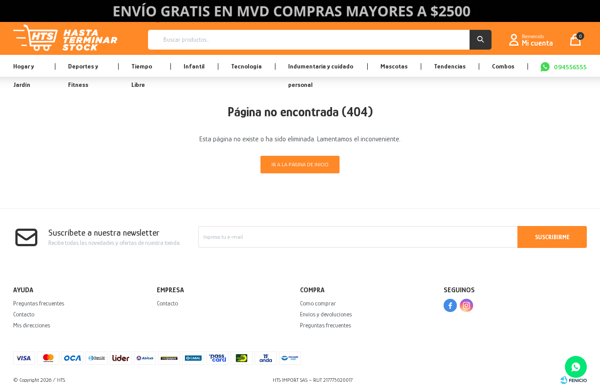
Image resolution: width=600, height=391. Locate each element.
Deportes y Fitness (83, 69)
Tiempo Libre (141, 69)
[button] (481, 40)
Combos (503, 66)
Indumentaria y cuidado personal (320, 69)
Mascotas (394, 66)
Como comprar (318, 303)
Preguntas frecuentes (38, 303)
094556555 (570, 67)
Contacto (23, 314)
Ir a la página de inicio (300, 164)
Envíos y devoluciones (326, 314)
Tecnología (246, 66)
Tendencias (450, 66)
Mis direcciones (31, 325)
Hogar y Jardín (23, 69)
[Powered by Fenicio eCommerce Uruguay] (573, 380)
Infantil (194, 66)
